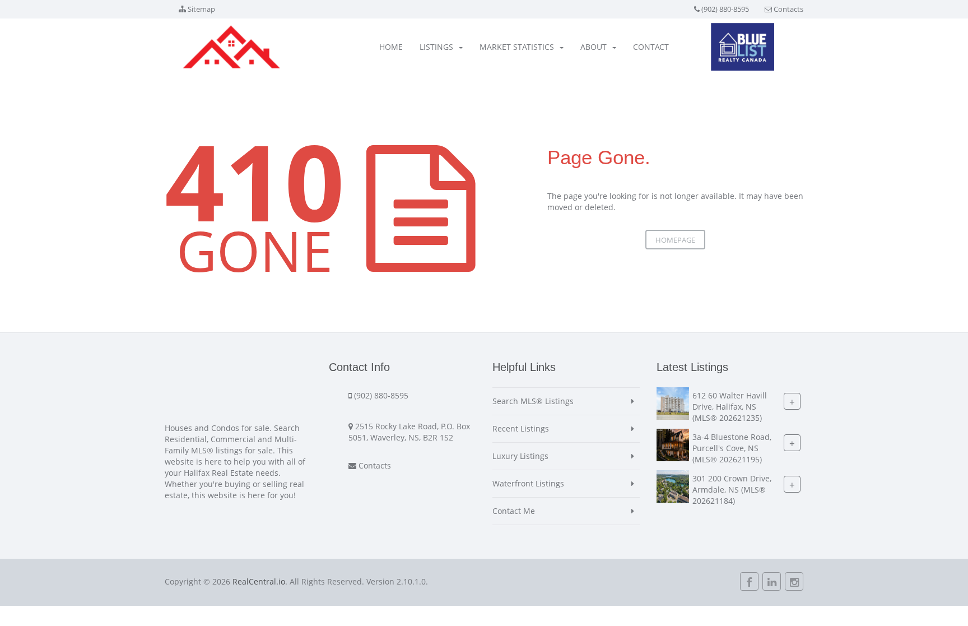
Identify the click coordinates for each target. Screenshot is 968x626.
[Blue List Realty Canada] (742, 47)
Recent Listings (520, 428)
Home (391, 46)
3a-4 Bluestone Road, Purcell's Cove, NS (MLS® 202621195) (731, 448)
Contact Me (513, 511)
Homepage (675, 240)
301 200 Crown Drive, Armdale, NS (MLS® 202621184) (731, 489)
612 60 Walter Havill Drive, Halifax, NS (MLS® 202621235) (729, 406)
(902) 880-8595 (725, 9)
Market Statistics (517, 46)
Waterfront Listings (528, 483)
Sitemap (201, 9)
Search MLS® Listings (533, 401)
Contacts (788, 9)
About (593, 46)
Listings (436, 46)
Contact (651, 46)
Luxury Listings (520, 456)
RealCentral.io (258, 581)
